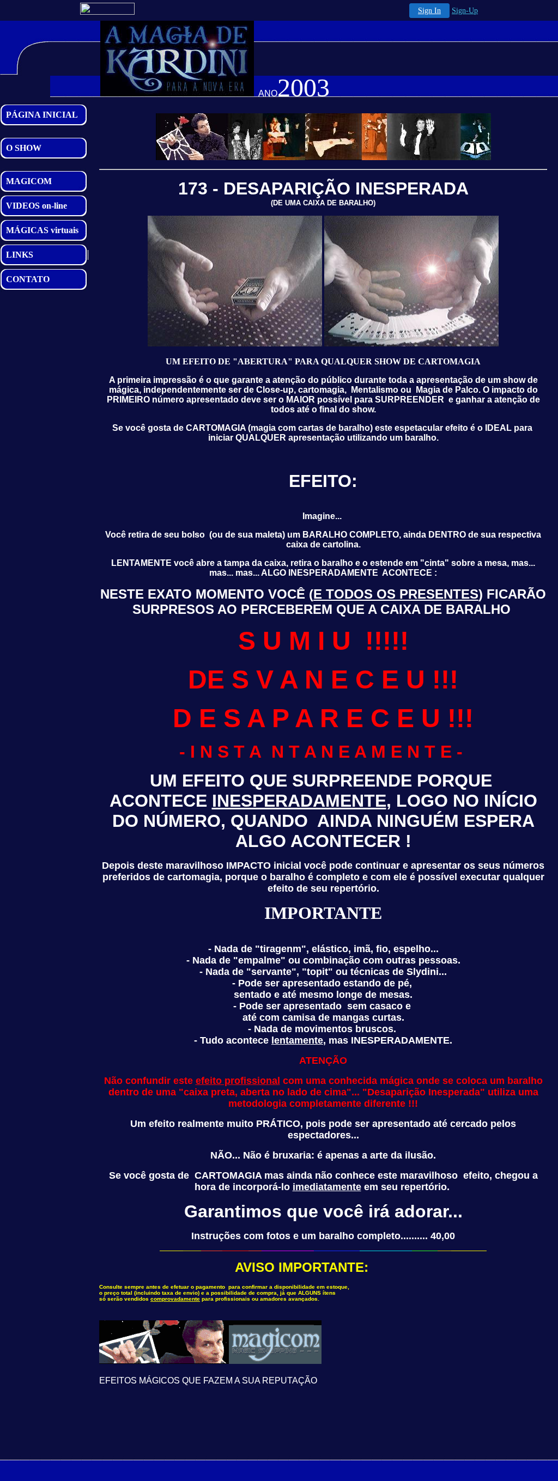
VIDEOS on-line (36, 205)
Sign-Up (465, 11)
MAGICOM (29, 181)
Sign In (429, 11)
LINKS (19, 254)
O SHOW (23, 148)
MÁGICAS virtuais (42, 230)
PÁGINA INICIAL (42, 114)
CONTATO (28, 279)
